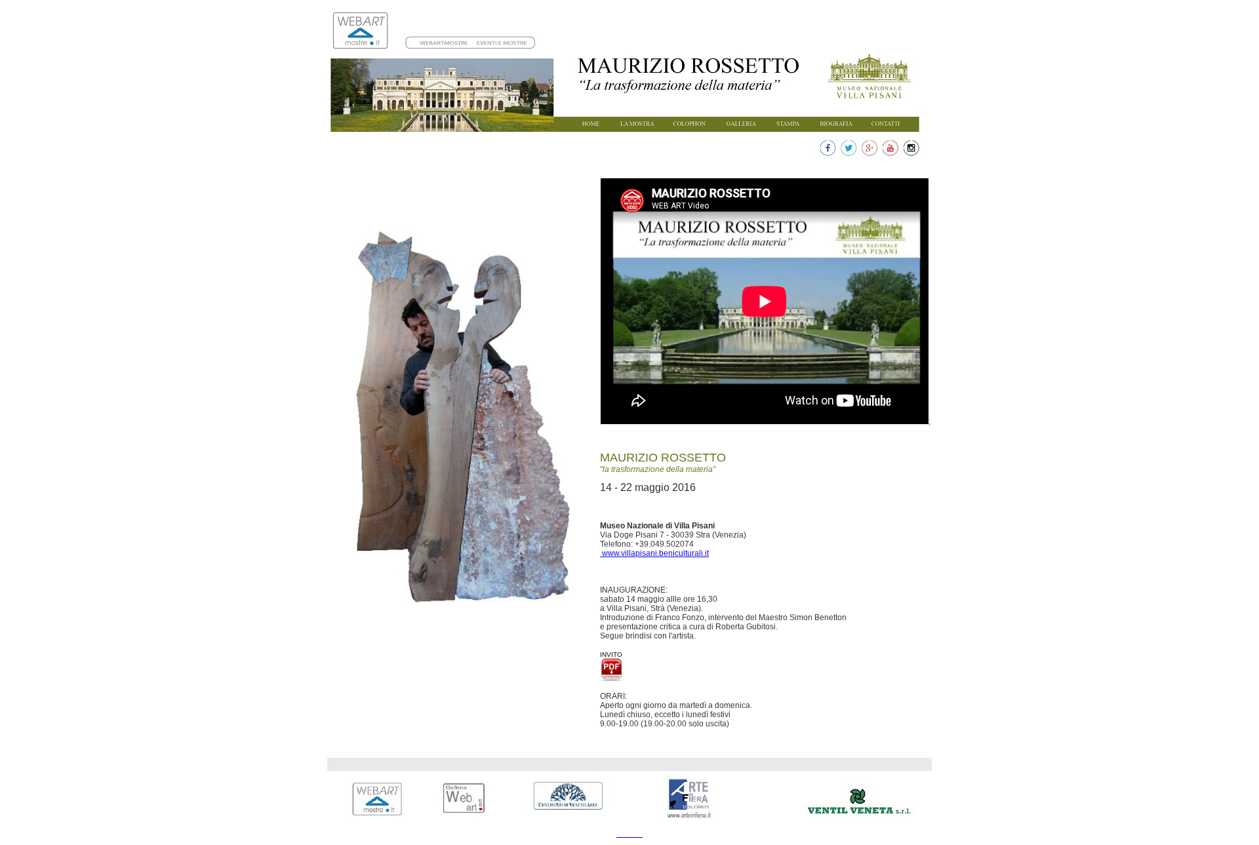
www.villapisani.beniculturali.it (654, 553)
